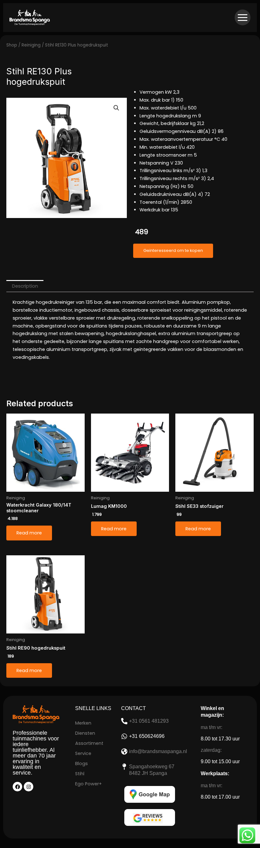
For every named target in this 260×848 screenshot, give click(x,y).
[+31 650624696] (124, 736)
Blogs (81, 763)
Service (83, 753)
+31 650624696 (147, 736)
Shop (11, 45)
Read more (29, 533)
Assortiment (89, 743)
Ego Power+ (88, 784)
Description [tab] (25, 286)
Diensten (85, 733)
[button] (116, 108)
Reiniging (31, 45)
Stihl (79, 773)
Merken (83, 723)
